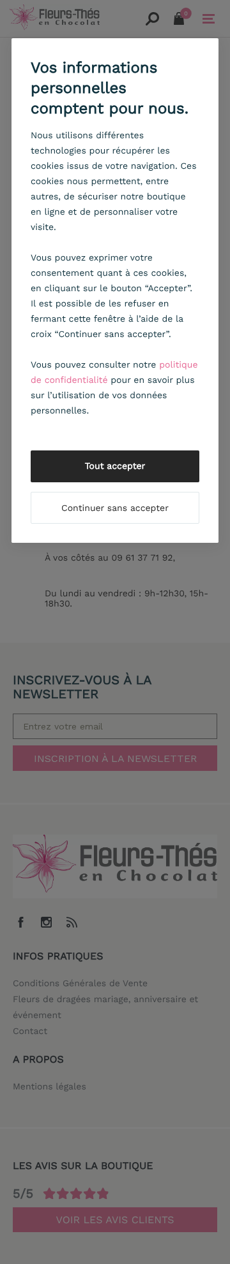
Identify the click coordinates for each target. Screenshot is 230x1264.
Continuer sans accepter (115, 508)
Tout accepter (115, 466)
